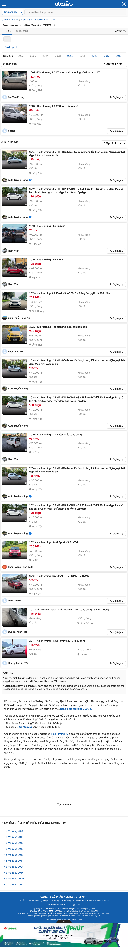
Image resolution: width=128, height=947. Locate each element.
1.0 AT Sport (10, 47)
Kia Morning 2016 (13, 837)
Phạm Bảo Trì (15, 351)
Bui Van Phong (16, 97)
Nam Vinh (13, 250)
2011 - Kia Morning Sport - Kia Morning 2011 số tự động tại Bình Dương (69, 609)
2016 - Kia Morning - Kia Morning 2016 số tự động (57, 640)
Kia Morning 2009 (45, 19)
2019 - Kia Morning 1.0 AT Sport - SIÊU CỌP (53, 542)
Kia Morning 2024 (14, 866)
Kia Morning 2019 (13, 860)
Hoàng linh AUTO (18, 663)
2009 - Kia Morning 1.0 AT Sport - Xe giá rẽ (53, 106)
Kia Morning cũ (59, 733)
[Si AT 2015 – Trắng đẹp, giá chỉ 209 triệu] (14, 301)
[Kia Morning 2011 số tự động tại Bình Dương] (14, 617)
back (7, 39)
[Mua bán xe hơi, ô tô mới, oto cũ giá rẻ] (64, 3)
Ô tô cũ (6, 19)
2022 (70, 56)
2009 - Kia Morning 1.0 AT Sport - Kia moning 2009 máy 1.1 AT (64, 72)
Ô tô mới (22, 31)
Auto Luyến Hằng (18, 180)
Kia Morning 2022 (14, 831)
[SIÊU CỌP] (14, 550)
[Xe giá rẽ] (14, 113)
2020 (94, 56)
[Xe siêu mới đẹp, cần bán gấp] (14, 334)
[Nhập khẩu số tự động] (14, 442)
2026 (21, 56)
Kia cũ (15, 19)
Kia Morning (25, 727)
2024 (45, 56)
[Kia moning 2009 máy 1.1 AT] (14, 80)
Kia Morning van (13, 884)
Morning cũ (27, 19)
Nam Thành (14, 600)
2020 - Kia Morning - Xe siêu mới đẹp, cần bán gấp (58, 326)
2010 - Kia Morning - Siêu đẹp (46, 259)
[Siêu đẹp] (14, 267)
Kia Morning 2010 (13, 849)
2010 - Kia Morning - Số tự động (47, 226)
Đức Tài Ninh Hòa (17, 632)
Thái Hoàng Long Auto (20, 567)
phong (11, 130)
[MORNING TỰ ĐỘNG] (14, 583)
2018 (118, 56)
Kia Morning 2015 (13, 854)
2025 (33, 56)
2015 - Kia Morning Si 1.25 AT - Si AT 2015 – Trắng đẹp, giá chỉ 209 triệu (69, 293)
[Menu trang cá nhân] (124, 4)
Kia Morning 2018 (13, 843)
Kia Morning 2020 (14, 878)
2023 (58, 56)
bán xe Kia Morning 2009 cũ (76, 708)
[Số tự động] (14, 233)
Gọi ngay (118, 97)
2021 (82, 56)
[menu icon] (4, 4)
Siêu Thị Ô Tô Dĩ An (19, 318)
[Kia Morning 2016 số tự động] (14, 648)
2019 (106, 56)
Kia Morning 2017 (13, 872)
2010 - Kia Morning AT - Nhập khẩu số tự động (55, 434)
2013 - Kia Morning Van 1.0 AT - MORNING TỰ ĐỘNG (59, 576)
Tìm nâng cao (10, 11)
